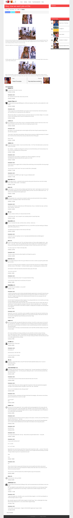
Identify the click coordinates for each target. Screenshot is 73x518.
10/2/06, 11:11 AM (11, 491)
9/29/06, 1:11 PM (11, 288)
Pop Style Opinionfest (36, 2)
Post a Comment (10, 512)
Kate (9, 240)
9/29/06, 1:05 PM (11, 282)
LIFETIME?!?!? (61, 28)
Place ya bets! (61, 34)
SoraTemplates (33, 516)
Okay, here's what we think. (64, 45)
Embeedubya (10, 285)
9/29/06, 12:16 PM (11, 218)
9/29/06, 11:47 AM (11, 201)
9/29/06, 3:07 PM (11, 338)
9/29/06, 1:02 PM (11, 273)
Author (23, 9)
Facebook (8, 12)
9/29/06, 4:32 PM (11, 374)
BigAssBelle (10, 179)
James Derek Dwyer (12, 367)
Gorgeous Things (11, 101)
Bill (8, 211)
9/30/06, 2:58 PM (11, 473)
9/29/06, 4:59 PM (11, 413)
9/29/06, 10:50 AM (11, 125)
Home (21, 2)
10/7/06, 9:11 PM (11, 503)
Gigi (9, 196)
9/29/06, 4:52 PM (11, 390)
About (43, 2)
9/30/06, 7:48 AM (11, 459)
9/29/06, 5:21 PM (11, 423)
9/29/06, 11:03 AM (11, 140)
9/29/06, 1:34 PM (11, 308)
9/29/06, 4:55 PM (11, 402)
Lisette (9, 120)
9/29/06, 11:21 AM (11, 184)
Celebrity (25, 2)
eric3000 (9, 341)
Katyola (9, 88)
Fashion (29, 2)
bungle (9, 320)
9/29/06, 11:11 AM (11, 170)
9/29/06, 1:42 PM (11, 317)
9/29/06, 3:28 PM (11, 345)
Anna (9, 476)
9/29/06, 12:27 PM (11, 237)
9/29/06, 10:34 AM (11, 98)
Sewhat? (9, 405)
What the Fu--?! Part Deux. (63, 23)
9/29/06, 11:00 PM (11, 436)
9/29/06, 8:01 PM (11, 430)
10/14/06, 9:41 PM (11, 509)
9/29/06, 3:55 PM (11, 357)
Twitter (13, 12)
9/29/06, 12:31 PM (11, 249)
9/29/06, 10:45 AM (11, 118)
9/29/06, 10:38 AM (11, 106)
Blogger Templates (43, 516)
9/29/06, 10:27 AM (11, 92)
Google (18, 12)
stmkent (9, 143)
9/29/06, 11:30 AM (11, 193)
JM (8, 359)
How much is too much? (63, 40)
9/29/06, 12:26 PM (11, 231)
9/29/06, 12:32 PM (11, 256)
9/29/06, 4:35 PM (11, 380)
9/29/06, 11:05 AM (11, 152)
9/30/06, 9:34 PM (11, 479)
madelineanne (10, 482)
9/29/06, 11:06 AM (11, 159)
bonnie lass (10, 258)
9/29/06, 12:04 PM (11, 209)
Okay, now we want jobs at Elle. (18, 6)
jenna (9, 187)
